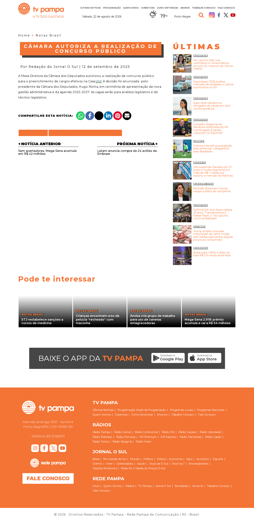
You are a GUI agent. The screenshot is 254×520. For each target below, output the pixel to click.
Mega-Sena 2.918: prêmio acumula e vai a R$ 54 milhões (208, 321)
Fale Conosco (226, 8)
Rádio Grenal (122, 432)
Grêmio (97, 463)
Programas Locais (181, 410)
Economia (175, 459)
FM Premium (148, 437)
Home (24, 35)
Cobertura (148, 8)
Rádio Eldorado (102, 437)
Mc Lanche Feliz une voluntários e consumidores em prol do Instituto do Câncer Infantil (213, 64)
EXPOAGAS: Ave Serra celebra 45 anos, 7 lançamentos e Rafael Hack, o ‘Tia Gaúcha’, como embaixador (212, 214)
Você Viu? (178, 463)
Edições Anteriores (105, 468)
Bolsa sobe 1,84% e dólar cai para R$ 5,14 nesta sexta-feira (212, 254)
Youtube (233, 15)
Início (96, 486)
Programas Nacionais (210, 410)
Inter (109, 463)
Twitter (226, 15)
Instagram (212, 15)
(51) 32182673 (55, 436)
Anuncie (185, 8)
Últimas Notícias (90, 8)
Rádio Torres (101, 441)
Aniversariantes (198, 463)
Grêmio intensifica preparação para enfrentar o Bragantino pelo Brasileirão (212, 148)
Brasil (96, 459)
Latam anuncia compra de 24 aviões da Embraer (127, 152)
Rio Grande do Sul (114, 459)
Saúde (141, 463)
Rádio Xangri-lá (122, 441)
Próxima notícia (136, 144)
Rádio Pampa (101, 432)
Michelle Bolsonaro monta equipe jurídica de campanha (212, 190)
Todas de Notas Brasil (85, 133)
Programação (126, 410)
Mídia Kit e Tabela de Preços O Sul (143, 468)
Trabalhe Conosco (204, 8)
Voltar (34, 133)
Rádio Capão (213, 437)
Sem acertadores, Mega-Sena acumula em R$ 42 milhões (47, 152)
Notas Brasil (49, 35)
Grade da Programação (151, 410)
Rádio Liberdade (210, 432)
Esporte (218, 459)
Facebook (219, 15)
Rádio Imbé (143, 441)
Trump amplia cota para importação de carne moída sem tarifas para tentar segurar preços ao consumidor (213, 235)
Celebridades (124, 463)
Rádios (130, 486)
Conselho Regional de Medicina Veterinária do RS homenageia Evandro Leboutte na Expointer (210, 129)
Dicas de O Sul (158, 463)
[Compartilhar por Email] (127, 115)
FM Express (168, 437)
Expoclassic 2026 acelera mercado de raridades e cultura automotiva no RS (213, 84)
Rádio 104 (168, 432)
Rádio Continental (146, 432)
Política (148, 459)
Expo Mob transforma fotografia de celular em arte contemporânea (211, 106)
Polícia (161, 459)
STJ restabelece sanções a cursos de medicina (42, 321)
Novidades (182, 486)
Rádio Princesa (125, 437)
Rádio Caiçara (187, 432)
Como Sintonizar (167, 8)
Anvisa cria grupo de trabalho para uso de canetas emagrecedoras (152, 319)
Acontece (202, 459)
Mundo (134, 459)
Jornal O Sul (163, 486)
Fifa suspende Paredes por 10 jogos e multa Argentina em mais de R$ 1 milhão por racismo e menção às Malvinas (213, 171)
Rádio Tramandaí (190, 437)
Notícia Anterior (41, 144)
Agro (189, 459)
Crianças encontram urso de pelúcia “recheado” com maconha (97, 319)
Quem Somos (131, 8)
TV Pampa (41, 10)
